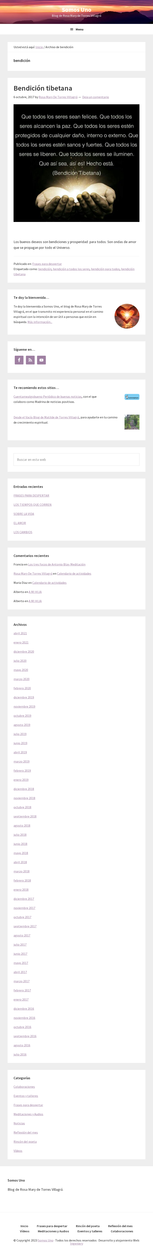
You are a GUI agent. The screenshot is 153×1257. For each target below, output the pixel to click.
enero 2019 (21, 780)
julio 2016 (20, 1054)
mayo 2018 (21, 853)
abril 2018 (20, 862)
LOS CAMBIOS (23, 532)
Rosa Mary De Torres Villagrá (33, 573)
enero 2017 (21, 999)
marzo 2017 (21, 981)
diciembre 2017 (24, 899)
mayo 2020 (21, 670)
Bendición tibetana (43, 88)
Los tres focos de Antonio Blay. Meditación (56, 564)
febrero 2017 (22, 990)
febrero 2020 (22, 688)
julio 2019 (20, 734)
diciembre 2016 (24, 1009)
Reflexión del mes (26, 1132)
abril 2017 (20, 972)
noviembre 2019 (24, 706)
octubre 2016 (22, 1027)
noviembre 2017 (24, 908)
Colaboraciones (24, 1087)
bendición (45, 269)
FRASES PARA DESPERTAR (31, 495)
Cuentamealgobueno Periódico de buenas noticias (48, 396)
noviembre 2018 (24, 798)
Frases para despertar (47, 264)
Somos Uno (76, 9)
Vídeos (18, 1151)
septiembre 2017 (25, 926)
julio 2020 (20, 661)
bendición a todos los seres (71, 269)
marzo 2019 (21, 761)
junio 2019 (20, 743)
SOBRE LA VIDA (24, 514)
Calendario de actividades (74, 573)
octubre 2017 (22, 917)
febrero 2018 (22, 880)
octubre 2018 (22, 807)
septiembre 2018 (25, 816)
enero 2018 (21, 890)
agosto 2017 (22, 935)
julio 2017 (20, 944)
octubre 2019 (22, 716)
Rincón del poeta (25, 1142)
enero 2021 (21, 642)
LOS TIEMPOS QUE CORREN (33, 505)
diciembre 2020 (24, 651)
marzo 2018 (21, 871)
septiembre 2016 (25, 1036)
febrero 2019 (22, 771)
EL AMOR (20, 523)
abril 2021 (20, 633)
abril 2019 (20, 752)
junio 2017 (20, 954)
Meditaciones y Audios (28, 1114)
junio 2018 (20, 844)
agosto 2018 (22, 825)
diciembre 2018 (24, 789)
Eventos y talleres (26, 1096)
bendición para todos (105, 269)
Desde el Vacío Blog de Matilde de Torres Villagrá (46, 417)
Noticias (19, 1123)
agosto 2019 (22, 725)
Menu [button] (79, 29)
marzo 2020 (21, 679)
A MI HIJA (35, 592)
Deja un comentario (95, 97)
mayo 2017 (21, 963)
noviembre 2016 (24, 1018)
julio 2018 (20, 835)
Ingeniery (76, 1243)
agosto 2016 (22, 1045)
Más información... (39, 322)
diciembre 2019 (24, 697)
